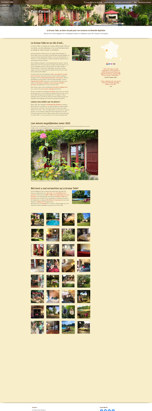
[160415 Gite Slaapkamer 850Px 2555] (68, 265)
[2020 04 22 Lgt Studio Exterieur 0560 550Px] (83, 281)
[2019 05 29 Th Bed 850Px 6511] (52, 296)
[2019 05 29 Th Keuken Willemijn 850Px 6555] (37, 281)
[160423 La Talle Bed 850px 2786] (83, 250)
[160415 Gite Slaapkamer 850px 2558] (83, 234)
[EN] (114, 63)
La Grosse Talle (7, 2)
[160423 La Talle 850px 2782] (52, 327)
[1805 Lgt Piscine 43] (83, 311)
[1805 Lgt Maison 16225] (83, 219)
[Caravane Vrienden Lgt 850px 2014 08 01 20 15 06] (52, 250)
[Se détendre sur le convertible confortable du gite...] (83, 265)
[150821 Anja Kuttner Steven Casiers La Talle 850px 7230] (37, 234)
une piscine (52, 91)
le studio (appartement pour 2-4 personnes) (51, 77)
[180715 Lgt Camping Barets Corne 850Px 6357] (68, 311)
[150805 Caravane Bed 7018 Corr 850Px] (68, 250)
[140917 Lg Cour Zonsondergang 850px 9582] (68, 219)
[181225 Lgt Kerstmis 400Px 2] (37, 311)
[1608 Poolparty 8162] (68, 327)
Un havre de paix (108, 2)
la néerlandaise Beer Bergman (53, 104)
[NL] (107, 63)
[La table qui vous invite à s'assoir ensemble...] (68, 296)
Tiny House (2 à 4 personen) (53, 200)
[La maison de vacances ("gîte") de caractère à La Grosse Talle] (37, 219)
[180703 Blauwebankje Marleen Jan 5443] (83, 296)
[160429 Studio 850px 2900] (37, 265)
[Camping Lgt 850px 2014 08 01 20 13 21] (52, 281)
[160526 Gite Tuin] (68, 234)
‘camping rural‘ (40, 202)
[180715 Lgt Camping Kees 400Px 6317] (52, 311)
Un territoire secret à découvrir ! (123, 2)
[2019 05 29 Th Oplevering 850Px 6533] (37, 296)
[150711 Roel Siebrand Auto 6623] (83, 327)
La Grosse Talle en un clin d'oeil (93, 2)
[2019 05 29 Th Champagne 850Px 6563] (52, 265)
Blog (135, 2)
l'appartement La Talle (37, 81)
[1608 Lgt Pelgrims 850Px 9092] (37, 327)
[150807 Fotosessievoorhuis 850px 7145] (68, 281)
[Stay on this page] (110, 63)
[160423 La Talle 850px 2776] (52, 234)
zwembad (43, 203)
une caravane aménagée (47, 89)
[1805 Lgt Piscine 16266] (52, 219)
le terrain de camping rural (60, 87)
